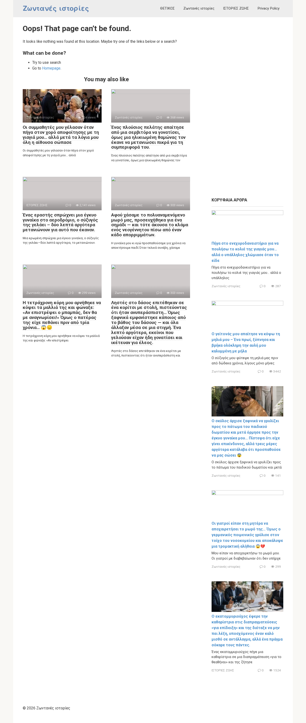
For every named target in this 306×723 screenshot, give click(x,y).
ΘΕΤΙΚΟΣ (167, 8)
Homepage (51, 68)
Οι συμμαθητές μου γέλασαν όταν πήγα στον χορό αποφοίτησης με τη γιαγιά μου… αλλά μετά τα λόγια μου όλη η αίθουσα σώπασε (61, 134)
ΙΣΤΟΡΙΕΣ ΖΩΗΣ (236, 8)
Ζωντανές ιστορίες (56, 8)
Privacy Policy (268, 8)
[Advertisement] (247, 107)
